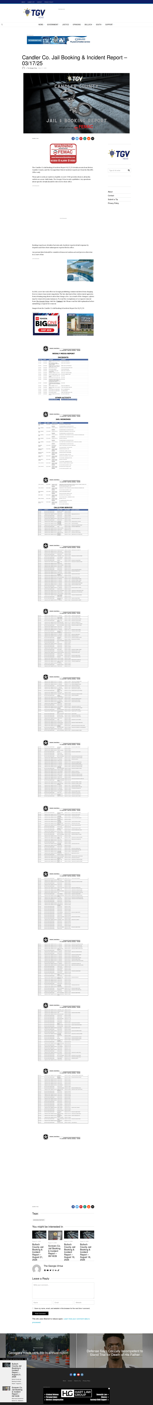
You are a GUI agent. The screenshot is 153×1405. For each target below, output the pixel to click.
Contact (59, 301)
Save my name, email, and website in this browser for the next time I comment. (62, 1308)
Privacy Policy (113, 203)
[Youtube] (78, 1374)
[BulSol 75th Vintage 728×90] (59, 40)
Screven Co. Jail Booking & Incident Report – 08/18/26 (54, 1250)
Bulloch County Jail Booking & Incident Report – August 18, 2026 (85, 1252)
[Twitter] (74, 1374)
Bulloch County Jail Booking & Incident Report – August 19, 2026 (69, 1252)
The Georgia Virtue (32, 68)
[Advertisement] (90, 14)
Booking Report (38, 1220)
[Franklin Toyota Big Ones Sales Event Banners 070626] (46, 324)
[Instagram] (82, 1374)
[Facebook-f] (71, 1374)
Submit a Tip (113, 199)
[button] (2, 24)
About (110, 191)
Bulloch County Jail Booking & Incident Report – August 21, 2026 (37, 1252)
